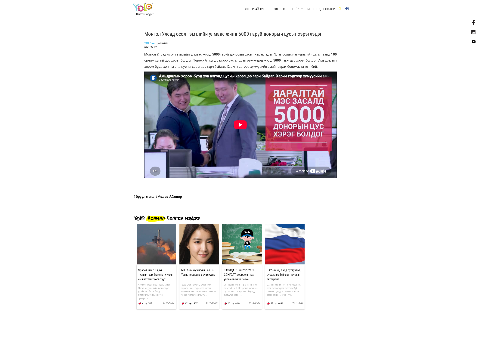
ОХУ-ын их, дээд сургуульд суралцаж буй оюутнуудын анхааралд (283, 274)
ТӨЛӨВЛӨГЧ (280, 9)
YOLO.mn (150, 43)
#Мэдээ (162, 197)
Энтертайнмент (256, 9)
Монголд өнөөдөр (321, 9)
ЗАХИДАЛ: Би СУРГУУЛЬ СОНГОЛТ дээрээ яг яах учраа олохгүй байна (239, 274)
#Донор (175, 197)
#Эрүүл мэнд (144, 197)
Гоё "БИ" (297, 9)
